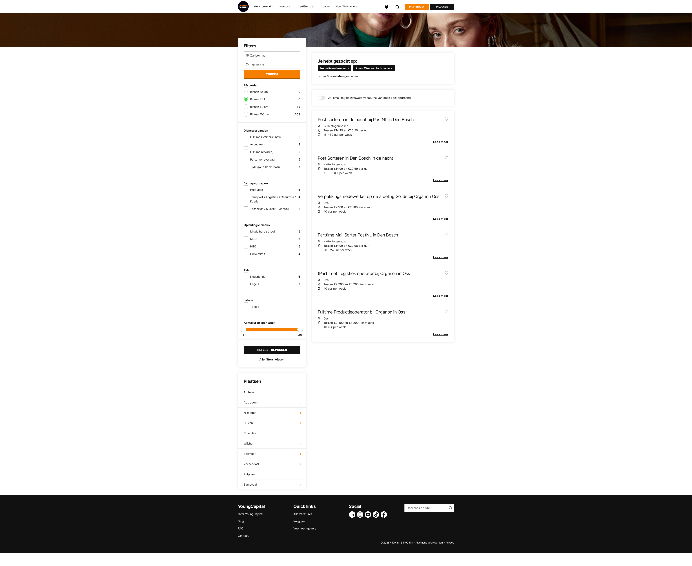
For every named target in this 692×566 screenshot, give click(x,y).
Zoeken (272, 74)
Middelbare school (262, 231)
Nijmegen (250, 412)
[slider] (243, 329)
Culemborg (251, 433)
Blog (241, 521)
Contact (326, 6)
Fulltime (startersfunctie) (266, 137)
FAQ (240, 528)
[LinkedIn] (353, 514)
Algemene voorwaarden (429, 542)
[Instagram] (361, 514)
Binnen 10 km (259, 92)
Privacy (449, 542)
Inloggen (442, 7)
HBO (253, 246)
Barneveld (250, 484)
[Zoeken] (397, 6)
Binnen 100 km (259, 114)
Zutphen (249, 474)
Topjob (255, 306)
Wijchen (249, 443)
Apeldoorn (251, 402)
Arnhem (249, 392)
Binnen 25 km (259, 99)
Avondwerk (257, 144)
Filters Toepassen (272, 350)
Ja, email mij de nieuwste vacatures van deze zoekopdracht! (369, 98)
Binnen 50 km (259, 107)
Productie (256, 189)
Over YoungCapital (250, 514)
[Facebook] (385, 514)
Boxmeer (250, 453)
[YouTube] (369, 514)
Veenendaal (251, 464)
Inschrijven (417, 7)
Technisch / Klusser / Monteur (269, 209)
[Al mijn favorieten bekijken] (386, 6)
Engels (254, 284)
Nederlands (257, 276)
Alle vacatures (302, 514)
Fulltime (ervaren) (261, 152)
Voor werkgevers (304, 528)
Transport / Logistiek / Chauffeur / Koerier (273, 199)
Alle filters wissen (272, 359)
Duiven (248, 423)
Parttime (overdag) (263, 159)
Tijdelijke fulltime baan (265, 167)
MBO (253, 239)
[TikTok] (377, 514)
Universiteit (257, 254)
